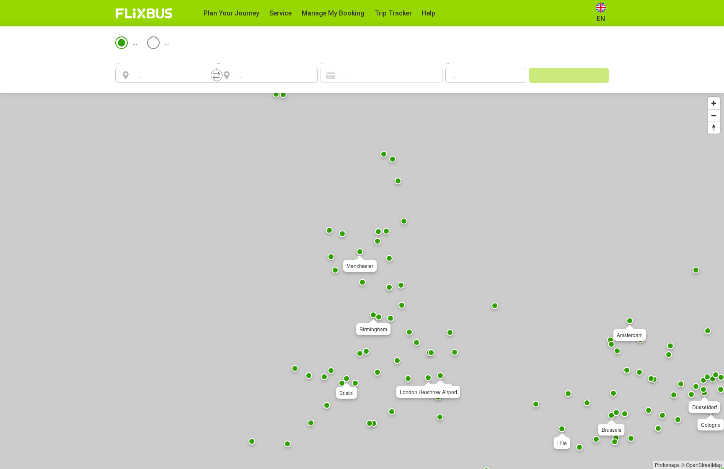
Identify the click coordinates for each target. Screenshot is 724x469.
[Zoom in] (714, 103)
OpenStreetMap (704, 464)
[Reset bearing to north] (714, 127)
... (117, 61)
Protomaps (667, 464)
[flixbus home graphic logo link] (144, 13)
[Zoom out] (714, 115)
